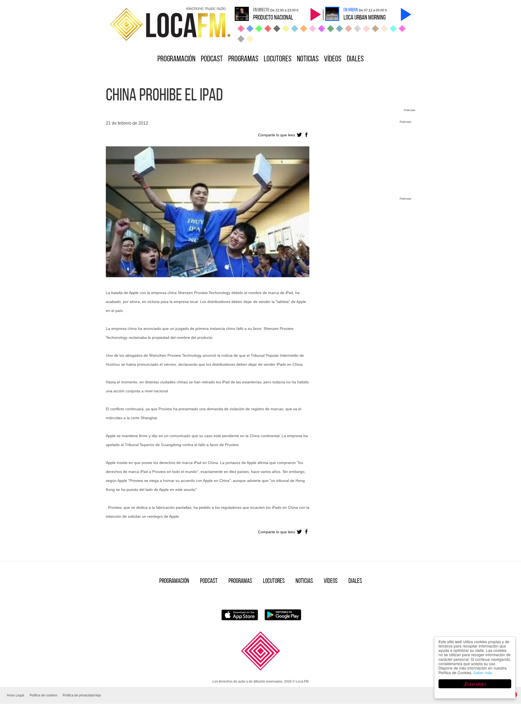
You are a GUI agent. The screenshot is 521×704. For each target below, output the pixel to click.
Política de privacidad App (82, 695)
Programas (243, 59)
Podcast (212, 59)
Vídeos (332, 59)
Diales (355, 59)
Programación (176, 59)
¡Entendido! (474, 683)
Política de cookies (43, 695)
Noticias (308, 59)
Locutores (277, 59)
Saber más (483, 672)
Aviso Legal (15, 695)
